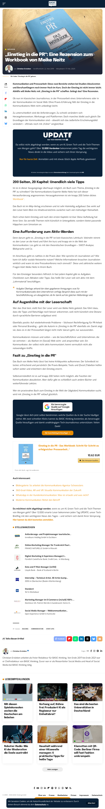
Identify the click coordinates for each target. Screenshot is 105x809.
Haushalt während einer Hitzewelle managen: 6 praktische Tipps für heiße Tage (51, 753)
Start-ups (50, 629)
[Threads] (62, 788)
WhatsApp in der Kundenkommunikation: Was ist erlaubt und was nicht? (52, 495)
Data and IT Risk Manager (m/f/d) (40, 567)
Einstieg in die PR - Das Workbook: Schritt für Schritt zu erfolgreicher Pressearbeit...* (69, 447)
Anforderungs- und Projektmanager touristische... (48, 534)
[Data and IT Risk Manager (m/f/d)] (17, 568)
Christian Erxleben (24, 69)
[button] (91, 803)
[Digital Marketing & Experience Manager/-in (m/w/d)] (17, 557)
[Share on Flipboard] (6, 99)
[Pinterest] (97, 651)
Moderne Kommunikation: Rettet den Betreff (38, 500)
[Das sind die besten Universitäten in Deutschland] (87, 692)
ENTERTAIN (11, 49)
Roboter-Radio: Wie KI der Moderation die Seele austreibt (16, 749)
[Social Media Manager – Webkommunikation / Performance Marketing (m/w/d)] (17, 612)
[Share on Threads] (6, 117)
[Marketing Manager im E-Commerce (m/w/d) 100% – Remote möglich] (17, 601)
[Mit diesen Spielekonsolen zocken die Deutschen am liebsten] (17, 692)
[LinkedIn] (101, 651)
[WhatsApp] (59, 788)
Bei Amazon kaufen (90, 460)
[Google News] (38, 788)
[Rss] (70, 788)
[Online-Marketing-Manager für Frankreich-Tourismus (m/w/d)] (17, 547)
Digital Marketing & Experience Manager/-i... (45, 556)
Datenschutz (40, 804)
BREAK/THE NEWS (47, 699)
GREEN (78, 741)
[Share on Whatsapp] (6, 105)
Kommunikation (37, 629)
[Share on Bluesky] (6, 123)
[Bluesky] (66, 788)
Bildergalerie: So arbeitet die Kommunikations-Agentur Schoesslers (49, 485)
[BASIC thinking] (52, 4)
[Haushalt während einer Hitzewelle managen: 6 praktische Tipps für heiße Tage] (52, 734)
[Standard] (17, 590)
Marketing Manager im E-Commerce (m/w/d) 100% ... (49, 600)
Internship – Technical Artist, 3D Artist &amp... (46, 578)
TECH (86, 741)
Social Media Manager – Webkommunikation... (46, 610)
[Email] (99, 638)
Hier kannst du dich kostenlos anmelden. (33, 519)
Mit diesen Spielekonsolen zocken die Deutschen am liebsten (13, 711)
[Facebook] (91, 651)
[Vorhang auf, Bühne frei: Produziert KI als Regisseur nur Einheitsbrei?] (52, 692)
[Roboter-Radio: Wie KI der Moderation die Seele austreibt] (17, 734)
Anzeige (44, 741)
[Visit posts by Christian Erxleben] (9, 69)
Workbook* (18, 199)
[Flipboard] (48, 788)
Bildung (25, 629)
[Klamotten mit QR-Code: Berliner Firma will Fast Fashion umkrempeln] (87, 734)
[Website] (87, 651)
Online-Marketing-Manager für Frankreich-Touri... (48, 545)
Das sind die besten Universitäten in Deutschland (86, 707)
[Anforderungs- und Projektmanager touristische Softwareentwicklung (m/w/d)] (17, 536)
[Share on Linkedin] (6, 111)
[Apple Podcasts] (55, 788)
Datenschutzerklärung (60, 172)
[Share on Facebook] (6, 93)
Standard (29, 589)
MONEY (20, 699)
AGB (83, 172)
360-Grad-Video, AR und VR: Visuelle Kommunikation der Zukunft (48, 490)
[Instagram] (94, 651)
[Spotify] (52, 788)
